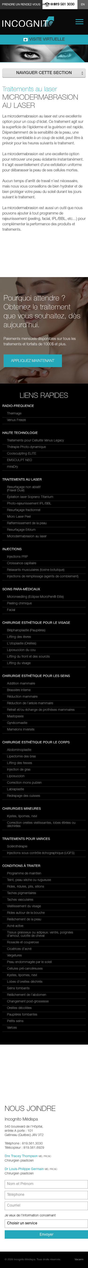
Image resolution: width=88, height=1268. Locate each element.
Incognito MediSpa (28, 21)
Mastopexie (15, 716)
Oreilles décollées (19, 1008)
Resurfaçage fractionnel (23, 510)
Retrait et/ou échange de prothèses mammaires (41, 710)
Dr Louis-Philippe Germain (24, 1169)
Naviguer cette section (44, 73)
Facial (11, 610)
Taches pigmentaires (21, 893)
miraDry (12, 467)
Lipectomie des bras (21, 756)
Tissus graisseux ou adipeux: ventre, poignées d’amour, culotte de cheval (40, 934)
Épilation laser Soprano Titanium (30, 497)
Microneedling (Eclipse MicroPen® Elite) (35, 597)
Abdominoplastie (19, 750)
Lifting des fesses (19, 763)
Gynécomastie (17, 723)
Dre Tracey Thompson (21, 1156)
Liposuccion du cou (21, 650)
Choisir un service (22, 1224)
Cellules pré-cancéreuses (25, 969)
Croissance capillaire (21, 563)
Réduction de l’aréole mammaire (30, 703)
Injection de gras (19, 769)
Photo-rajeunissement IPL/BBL (29, 503)
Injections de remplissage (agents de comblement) (42, 576)
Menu (79, 21)
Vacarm (79, 1259)
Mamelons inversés (20, 729)
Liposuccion (16, 776)
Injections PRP (17, 557)
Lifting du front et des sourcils (28, 656)
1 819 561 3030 (62, 4)
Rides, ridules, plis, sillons (25, 886)
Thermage (14, 413)
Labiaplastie (15, 789)
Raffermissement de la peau (27, 523)
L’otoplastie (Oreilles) (21, 643)
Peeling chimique (19, 603)
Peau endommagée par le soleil (29, 962)
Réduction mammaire (22, 697)
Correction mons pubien (24, 783)
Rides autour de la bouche (26, 913)
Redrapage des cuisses (23, 796)
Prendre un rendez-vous (21, 4)
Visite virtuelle (47, 40)
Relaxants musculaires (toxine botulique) (35, 570)
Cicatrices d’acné (19, 949)
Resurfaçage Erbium (21, 530)
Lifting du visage (19, 663)
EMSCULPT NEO (19, 460)
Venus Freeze (16, 420)
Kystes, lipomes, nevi (22, 816)
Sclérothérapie (17, 846)
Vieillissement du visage (24, 906)
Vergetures (14, 955)
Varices (12, 1028)
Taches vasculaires (20, 900)
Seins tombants (18, 988)
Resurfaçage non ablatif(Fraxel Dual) (24, 489)
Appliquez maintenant (32, 361)
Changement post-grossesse (28, 1001)
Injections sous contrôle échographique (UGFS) (40, 853)
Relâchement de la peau (24, 919)
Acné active (15, 926)
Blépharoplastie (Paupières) (26, 630)
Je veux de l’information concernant (30, 1215)
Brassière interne (19, 690)
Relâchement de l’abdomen (26, 995)
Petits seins (15, 1021)
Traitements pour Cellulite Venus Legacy (35, 440)
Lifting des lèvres (19, 637)
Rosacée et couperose (23, 942)
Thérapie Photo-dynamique (26, 447)
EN (83, 4)
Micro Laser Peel (19, 517)
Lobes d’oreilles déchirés (24, 982)
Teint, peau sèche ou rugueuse (29, 880)
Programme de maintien (24, 873)
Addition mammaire (21, 683)
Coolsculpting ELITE (21, 453)
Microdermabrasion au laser (26, 536)
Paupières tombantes (22, 1014)
